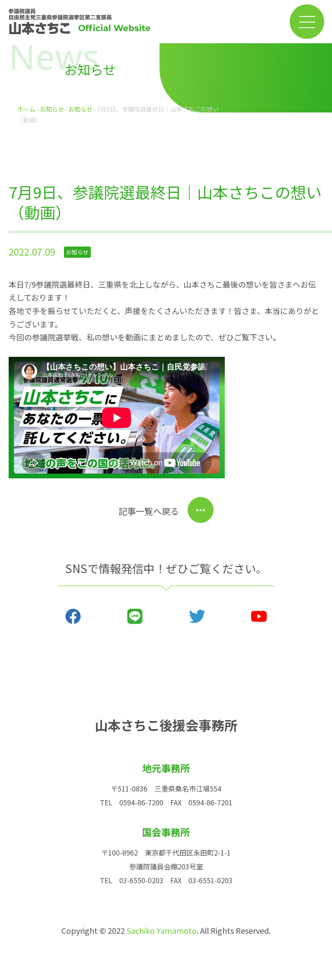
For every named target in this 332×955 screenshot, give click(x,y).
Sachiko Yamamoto (162, 930)
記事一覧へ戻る (148, 511)
